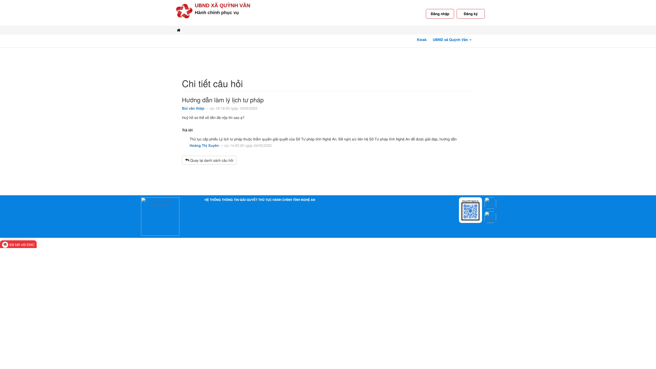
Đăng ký (471, 13)
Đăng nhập (440, 13)
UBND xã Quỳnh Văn (222, 5)
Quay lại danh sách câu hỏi (211, 160)
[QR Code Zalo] (470, 211)
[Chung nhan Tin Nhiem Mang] (160, 216)
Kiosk (422, 39)
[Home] (178, 30)
